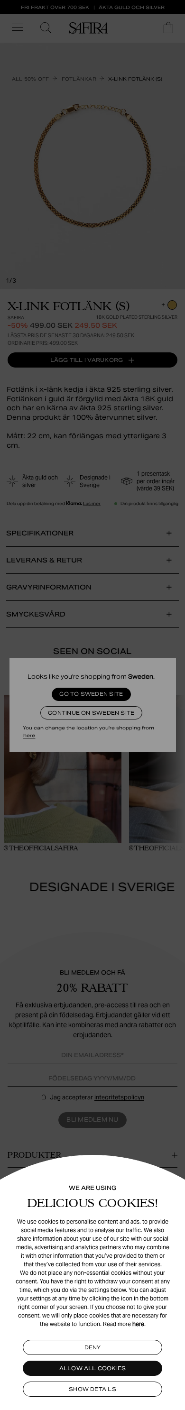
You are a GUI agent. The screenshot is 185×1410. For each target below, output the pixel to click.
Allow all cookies (92, 1368)
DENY (92, 1347)
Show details (92, 1389)
